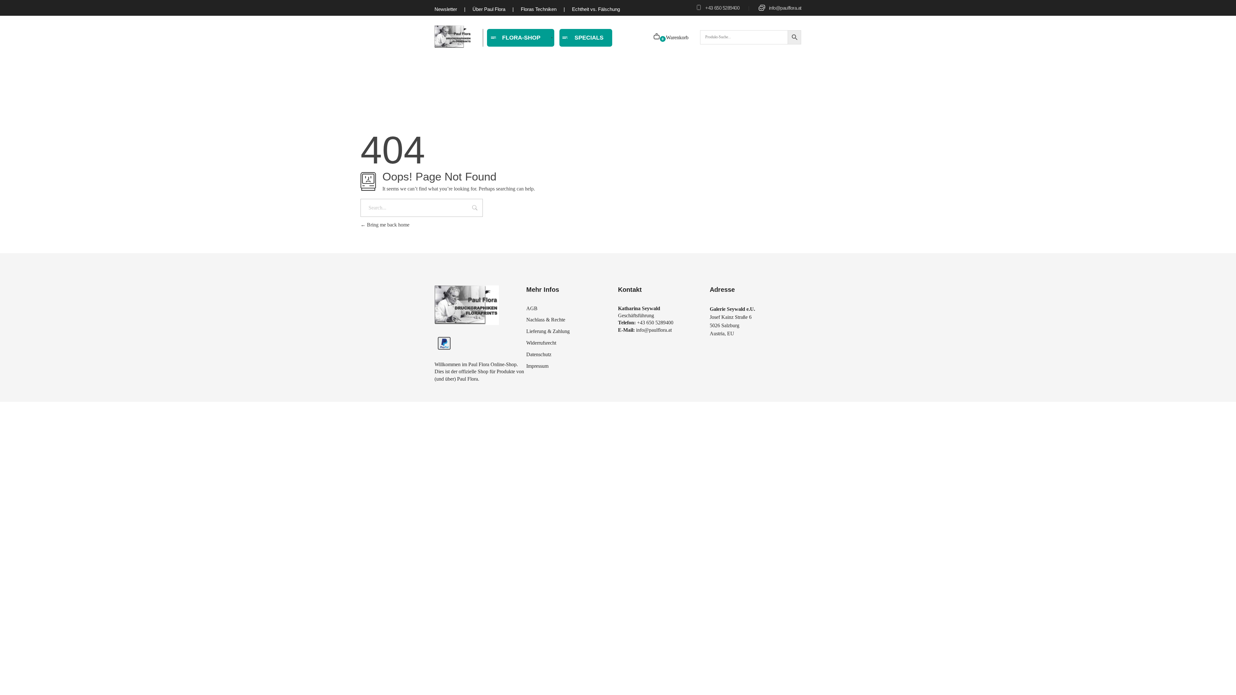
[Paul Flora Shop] (453, 36)
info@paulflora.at (785, 8)
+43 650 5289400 (722, 8)
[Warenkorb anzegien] (657, 37)
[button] (14, 681)
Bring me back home (387, 224)
